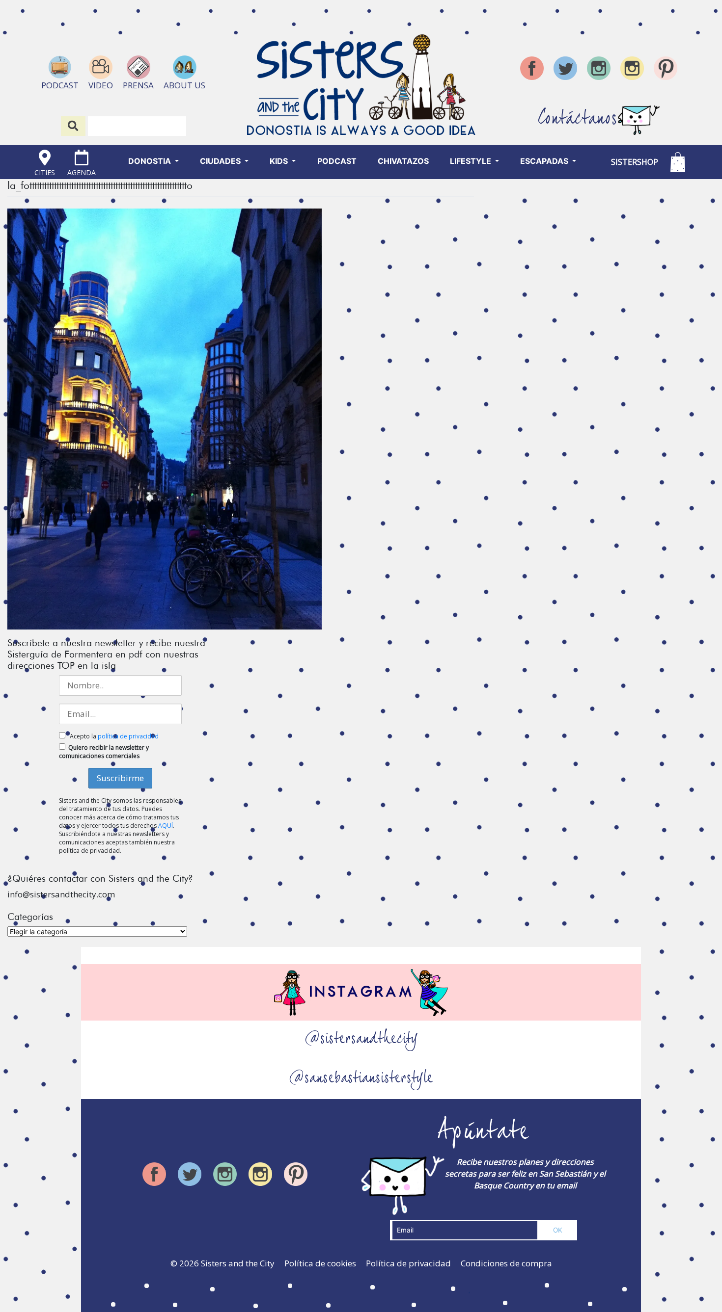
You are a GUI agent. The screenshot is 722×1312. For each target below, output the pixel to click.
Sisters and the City (238, 1263)
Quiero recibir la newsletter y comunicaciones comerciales (104, 751)
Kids (280, 161)
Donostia (150, 161)
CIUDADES (221, 161)
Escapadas (545, 161)
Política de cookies (320, 1263)
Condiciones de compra (506, 1263)
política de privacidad (128, 736)
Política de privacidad (408, 1263)
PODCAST (337, 161)
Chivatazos (403, 161)
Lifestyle (471, 161)
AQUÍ (165, 825)
